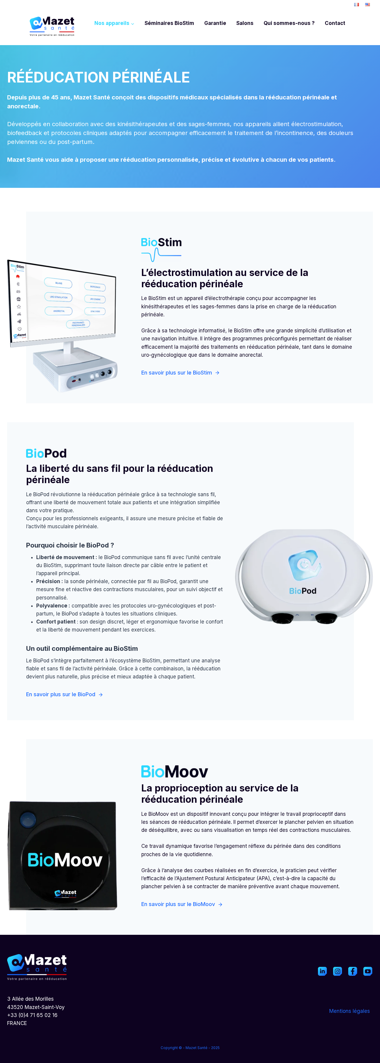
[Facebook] (353, 971)
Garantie (215, 23)
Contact (335, 23)
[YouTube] (368, 971)
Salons (245, 23)
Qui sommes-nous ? (289, 23)
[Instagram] (337, 971)
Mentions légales (349, 1011)
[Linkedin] (322, 971)
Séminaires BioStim (169, 23)
